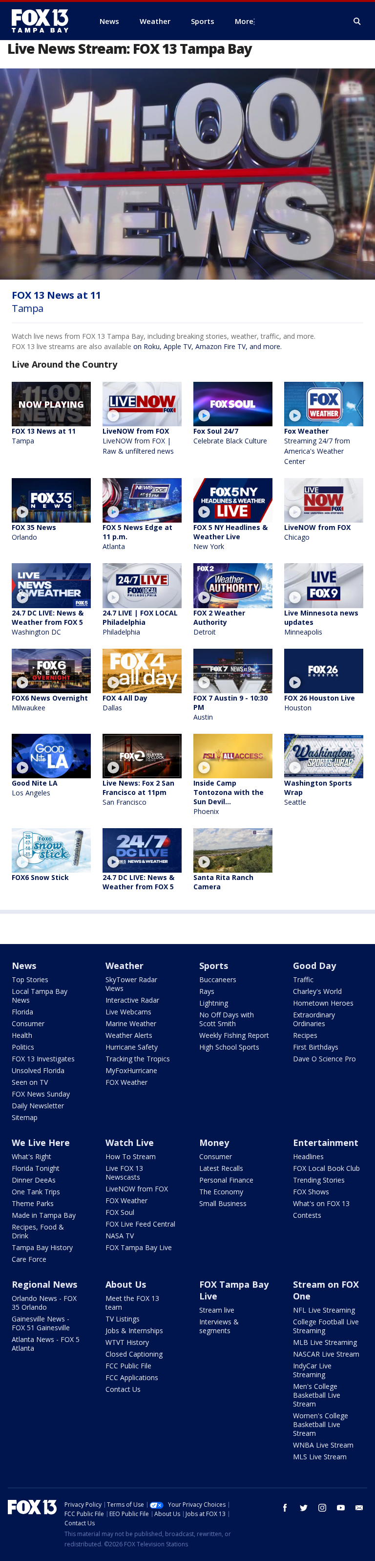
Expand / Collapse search (357, 21)
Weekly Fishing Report (234, 1035)
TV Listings (122, 1318)
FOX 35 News (34, 532)
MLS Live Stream (320, 1456)
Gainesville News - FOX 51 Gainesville (41, 1323)
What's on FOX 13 (321, 1203)
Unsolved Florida (38, 1070)
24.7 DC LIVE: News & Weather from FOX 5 (47, 622)
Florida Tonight (36, 1168)
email (359, 1508)
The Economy (221, 1191)
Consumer (28, 1023)
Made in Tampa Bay (44, 1215)
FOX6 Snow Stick (40, 877)
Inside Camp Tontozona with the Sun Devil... (228, 797)
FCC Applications (131, 1377)
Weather (124, 965)
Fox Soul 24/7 (230, 435)
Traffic (303, 979)
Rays (206, 991)
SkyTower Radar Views (131, 984)
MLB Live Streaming (325, 1342)
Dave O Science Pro (324, 1058)
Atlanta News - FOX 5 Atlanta (46, 1344)
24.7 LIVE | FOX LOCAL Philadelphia (140, 622)
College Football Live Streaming (326, 1326)
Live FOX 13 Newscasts (124, 1173)
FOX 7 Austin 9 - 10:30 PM (230, 707)
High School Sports (229, 1047)
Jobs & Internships (134, 1330)
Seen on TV (30, 1082)
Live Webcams (128, 1011)
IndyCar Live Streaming (312, 1370)
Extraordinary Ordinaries (314, 1019)
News (24, 965)
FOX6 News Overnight (50, 702)
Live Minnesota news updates (321, 622)
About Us (125, 1284)
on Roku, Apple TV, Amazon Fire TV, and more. (207, 346)
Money (214, 1142)
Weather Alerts (128, 1035)
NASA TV (119, 1235)
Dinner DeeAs (34, 1180)
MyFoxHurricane (131, 1070)
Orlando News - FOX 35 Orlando (44, 1303)
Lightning (213, 1003)
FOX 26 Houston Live (319, 702)
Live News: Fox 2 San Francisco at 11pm (138, 792)
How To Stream (130, 1156)
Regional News (44, 1284)
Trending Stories (319, 1180)
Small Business (223, 1203)
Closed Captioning (134, 1354)
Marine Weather (130, 1023)
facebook (285, 1508)
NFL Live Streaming (324, 1310)
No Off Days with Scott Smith (226, 1019)
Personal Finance (226, 1180)
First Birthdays (315, 1047)
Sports (213, 965)
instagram (322, 1508)
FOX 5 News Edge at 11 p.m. (137, 537)
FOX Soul (119, 1212)
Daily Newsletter (38, 1105)
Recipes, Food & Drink (38, 1231)
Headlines (308, 1156)
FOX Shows (311, 1191)
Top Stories (30, 979)
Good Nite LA (35, 787)
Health (22, 1035)
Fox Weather (317, 446)
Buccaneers (217, 979)
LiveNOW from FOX (138, 441)
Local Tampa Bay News (39, 996)
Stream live (216, 1310)
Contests (307, 1215)
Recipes (305, 1035)
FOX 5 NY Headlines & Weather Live (230, 537)
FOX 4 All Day (125, 702)
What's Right (31, 1156)
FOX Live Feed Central (140, 1224)
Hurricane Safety (131, 1047)
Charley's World (317, 991)
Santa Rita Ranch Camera (223, 882)
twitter (304, 1508)
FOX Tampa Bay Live (138, 1247)
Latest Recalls (221, 1168)
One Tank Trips (36, 1191)
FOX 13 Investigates (43, 1058)
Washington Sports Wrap (318, 792)
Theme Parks (33, 1203)
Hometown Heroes (323, 1003)
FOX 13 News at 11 (44, 435)
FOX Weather (126, 1082)
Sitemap (25, 1117)
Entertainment (325, 1142)
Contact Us (123, 1389)
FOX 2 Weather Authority (219, 622)
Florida (22, 1011)
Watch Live (129, 1142)
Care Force (29, 1259)
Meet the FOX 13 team (132, 1303)
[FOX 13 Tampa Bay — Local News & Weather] (44, 21)
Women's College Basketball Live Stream (320, 1424)
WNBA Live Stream (323, 1445)
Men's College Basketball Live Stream (316, 1395)
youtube (341, 1508)
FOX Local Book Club (326, 1168)
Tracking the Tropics (137, 1058)
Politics (23, 1047)
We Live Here (41, 1142)
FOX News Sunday (41, 1094)
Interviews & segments (219, 1326)
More (244, 21)
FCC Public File (128, 1365)
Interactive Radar (132, 1000)
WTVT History (127, 1342)
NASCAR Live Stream (326, 1354)
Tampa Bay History (42, 1247)
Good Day (314, 965)
